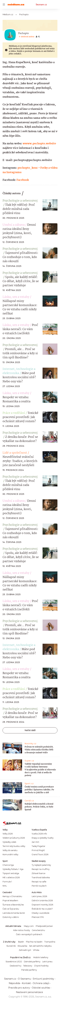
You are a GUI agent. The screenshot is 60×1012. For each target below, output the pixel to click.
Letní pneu (47, 961)
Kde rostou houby (21, 930)
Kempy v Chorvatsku (12, 896)
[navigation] (3, 4)
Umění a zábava (14, 225)
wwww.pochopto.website (39, 143)
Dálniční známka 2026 (42, 900)
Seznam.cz (41, 4)
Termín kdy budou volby (14, 846)
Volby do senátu (10, 850)
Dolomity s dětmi (11, 917)
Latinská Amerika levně (14, 913)
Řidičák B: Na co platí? (42, 909)
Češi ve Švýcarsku (11, 909)
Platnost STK (38, 917)
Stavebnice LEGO (14, 961)
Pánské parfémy (29, 970)
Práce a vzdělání (14, 413)
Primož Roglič (38, 850)
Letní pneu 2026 (39, 896)
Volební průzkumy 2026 (14, 838)
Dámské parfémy (32, 961)
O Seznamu (24, 978)
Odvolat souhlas (41, 987)
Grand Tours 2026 (40, 854)
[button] (50, 205)
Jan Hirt (35, 842)
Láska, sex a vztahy (16, 297)
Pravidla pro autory (19, 987)
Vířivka (36, 950)
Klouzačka (22, 946)
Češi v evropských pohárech (29, 934)
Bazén (21, 942)
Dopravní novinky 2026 (42, 904)
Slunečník (11, 946)
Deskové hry (15, 966)
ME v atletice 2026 (11, 877)
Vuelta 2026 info (39, 833)
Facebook (22, 180)
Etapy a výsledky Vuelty (42, 838)
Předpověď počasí (44, 926)
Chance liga (8, 865)
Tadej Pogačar (38, 846)
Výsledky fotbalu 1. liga (13, 869)
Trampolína (49, 942)
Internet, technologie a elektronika (19, 371)
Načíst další (30, 730)
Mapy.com (29, 926)
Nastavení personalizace (29, 992)
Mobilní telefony (40, 957)
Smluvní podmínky (43, 978)
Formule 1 (7, 881)
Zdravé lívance (38, 873)
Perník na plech (39, 886)
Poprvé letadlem (10, 900)
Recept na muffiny (40, 869)
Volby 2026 (8, 833)
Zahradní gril (25, 950)
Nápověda (14, 983)
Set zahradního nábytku (40, 946)
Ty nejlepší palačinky (41, 865)
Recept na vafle (39, 881)
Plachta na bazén (34, 942)
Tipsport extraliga (11, 873)
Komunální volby (10, 854)
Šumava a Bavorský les (13, 904)
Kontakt (26, 983)
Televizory (27, 966)
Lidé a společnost (15, 452)
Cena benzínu (38, 930)
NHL (5, 886)
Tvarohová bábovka (41, 877)
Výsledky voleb (9, 842)
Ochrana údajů (41, 983)
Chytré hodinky (41, 966)
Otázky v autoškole (40, 913)
